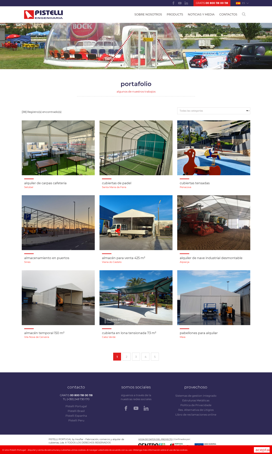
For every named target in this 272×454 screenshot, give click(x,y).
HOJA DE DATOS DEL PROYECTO (155, 439)
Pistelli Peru (76, 420)
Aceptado (262, 449)
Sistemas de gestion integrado (195, 395)
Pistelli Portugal (76, 406)
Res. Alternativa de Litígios (196, 409)
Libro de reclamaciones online (195, 414)
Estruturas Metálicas (195, 400)
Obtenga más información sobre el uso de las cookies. (160, 450)
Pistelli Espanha (76, 415)
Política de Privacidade (195, 405)
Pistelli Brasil (76, 411)
